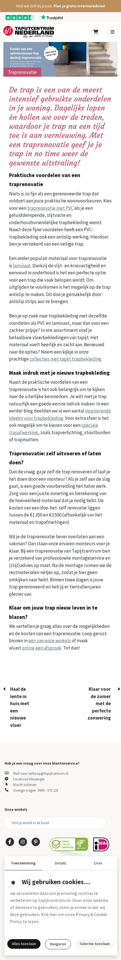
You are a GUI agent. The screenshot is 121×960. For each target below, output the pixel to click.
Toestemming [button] (23, 863)
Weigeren (58, 943)
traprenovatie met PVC (50, 208)
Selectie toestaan (95, 943)
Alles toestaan (24, 943)
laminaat (22, 265)
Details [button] (60, 863)
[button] (60, 6)
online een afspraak (41, 648)
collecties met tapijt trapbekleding (65, 359)
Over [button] (98, 863)
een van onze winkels (49, 640)
